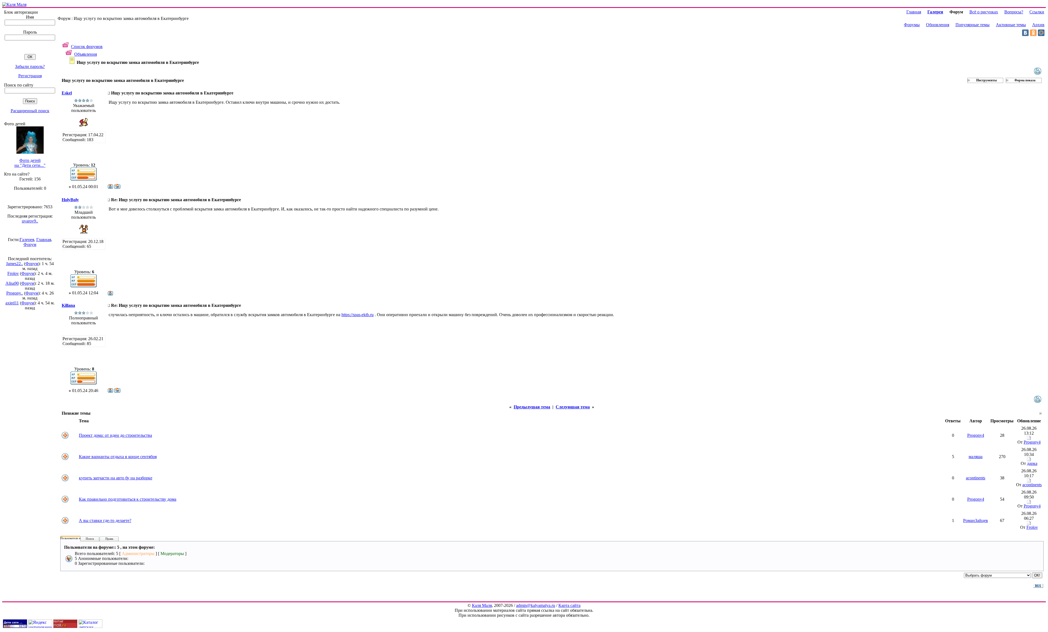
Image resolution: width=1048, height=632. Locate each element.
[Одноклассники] (1033, 32)
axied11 (12, 303)
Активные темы (1011, 24)
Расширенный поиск (30, 110)
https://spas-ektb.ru (357, 314)
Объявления (85, 54)
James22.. (14, 263)
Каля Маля (482, 605)
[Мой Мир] (1041, 32)
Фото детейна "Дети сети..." (30, 163)
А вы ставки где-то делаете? (105, 520)
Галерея (27, 239)
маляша (975, 456)
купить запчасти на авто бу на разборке (115, 478)
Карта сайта (569, 605)
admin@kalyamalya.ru (535, 605)
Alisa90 (12, 283)
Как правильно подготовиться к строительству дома (127, 499)
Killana (68, 305)
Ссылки (1036, 12)
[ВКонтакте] (1025, 32)
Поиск (90, 538)
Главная (43, 239)
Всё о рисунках (983, 12)
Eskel (67, 93)
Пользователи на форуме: (77, 538)
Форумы (912, 24)
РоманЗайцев (975, 520)
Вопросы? (1013, 12)
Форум (29, 244)
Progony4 (975, 435)
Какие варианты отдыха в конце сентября (118, 456)
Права (109, 538)
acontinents (975, 478)
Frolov (13, 273)
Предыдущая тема (532, 407)
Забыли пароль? (30, 66)
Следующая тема (573, 407)
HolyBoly (70, 199)
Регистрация (30, 75)
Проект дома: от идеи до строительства (115, 435)
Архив (1038, 24)
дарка (1032, 463)
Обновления (937, 24)
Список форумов (87, 46)
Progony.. (14, 293)
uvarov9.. (30, 221)
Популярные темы (972, 24)
